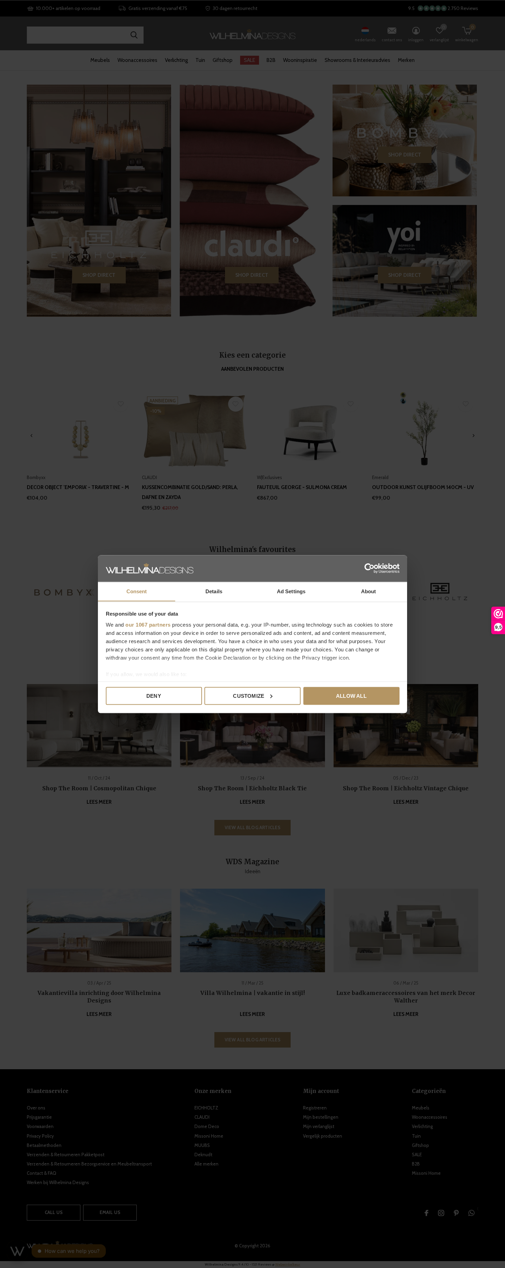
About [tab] (368, 591)
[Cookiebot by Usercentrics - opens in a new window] (369, 568)
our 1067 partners (148, 624)
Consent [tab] (136, 591)
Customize (248, 695)
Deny (153, 695)
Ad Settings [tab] (291, 591)
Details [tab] (213, 591)
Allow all (351, 695)
